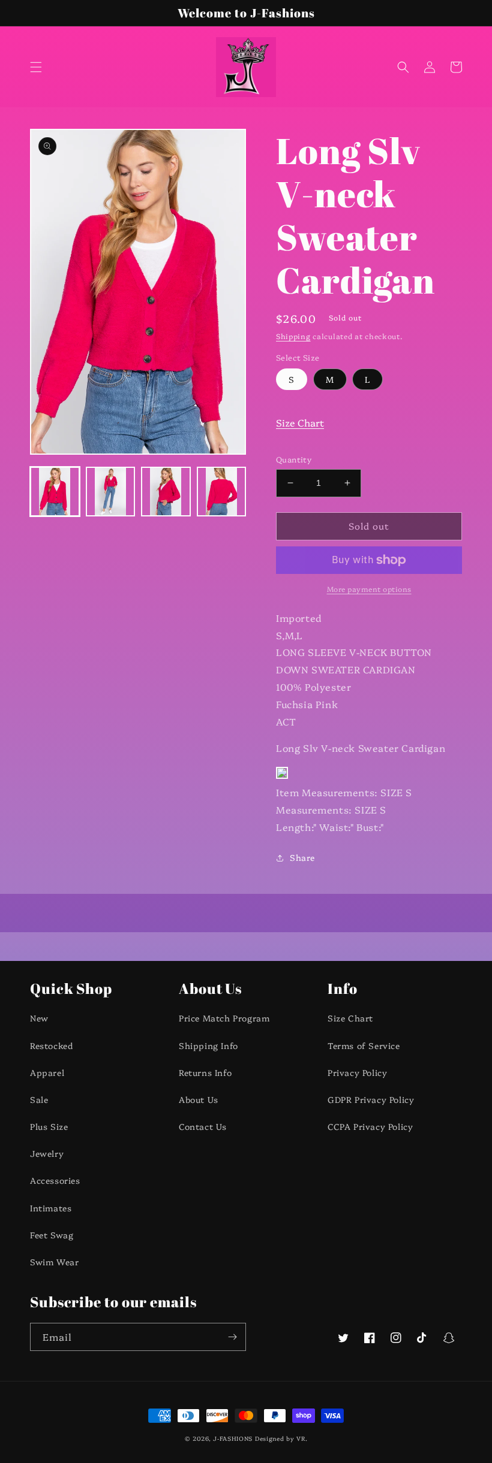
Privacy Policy (357, 1072)
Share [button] (302, 857)
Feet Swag (51, 1235)
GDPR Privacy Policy (371, 1099)
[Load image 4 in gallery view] (222, 491)
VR (300, 1438)
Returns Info (205, 1072)
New (39, 1018)
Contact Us (203, 1126)
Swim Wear (54, 1262)
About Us (198, 1099)
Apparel (47, 1072)
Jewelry (47, 1153)
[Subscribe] (232, 1337)
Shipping (293, 336)
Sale (39, 1099)
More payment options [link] (369, 589)
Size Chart (300, 422)
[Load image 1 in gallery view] (55, 491)
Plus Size (49, 1126)
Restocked (51, 1045)
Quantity (293, 459)
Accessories (55, 1180)
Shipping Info (208, 1045)
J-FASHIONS (233, 1438)
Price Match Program (224, 1018)
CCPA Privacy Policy (370, 1126)
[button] (36, 67)
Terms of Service (364, 1045)
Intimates (50, 1208)
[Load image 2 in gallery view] (111, 491)
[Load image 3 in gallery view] (166, 491)
